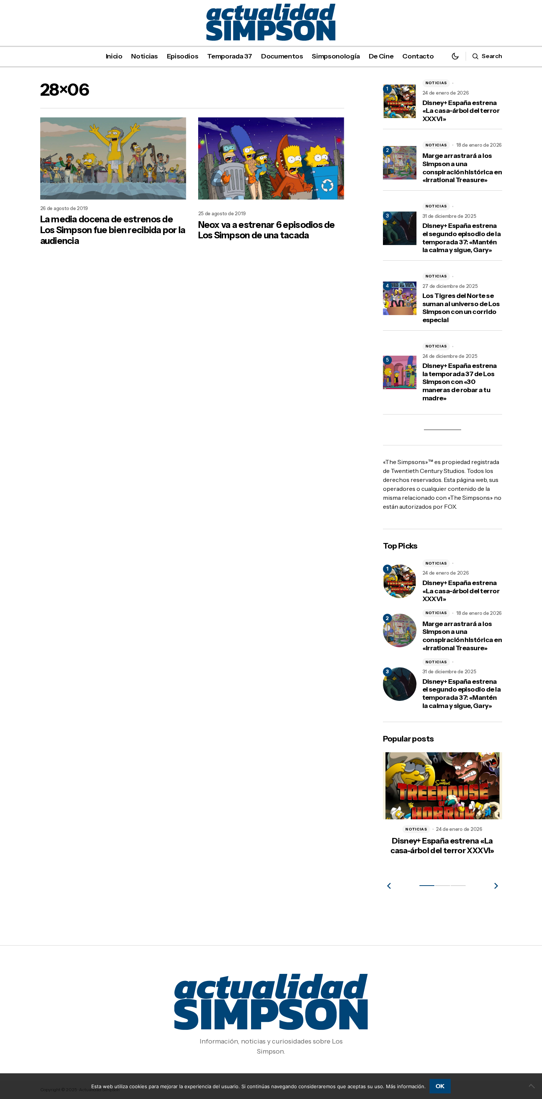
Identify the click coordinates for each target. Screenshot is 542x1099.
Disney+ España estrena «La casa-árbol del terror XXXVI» (461, 111)
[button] (455, 56)
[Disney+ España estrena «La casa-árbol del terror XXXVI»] (399, 581)
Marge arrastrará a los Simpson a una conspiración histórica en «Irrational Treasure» (462, 168)
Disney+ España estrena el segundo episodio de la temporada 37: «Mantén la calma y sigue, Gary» (461, 238)
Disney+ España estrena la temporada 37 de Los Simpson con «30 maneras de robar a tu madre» (459, 382)
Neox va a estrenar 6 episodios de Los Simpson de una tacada (266, 230)
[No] (532, 1086)
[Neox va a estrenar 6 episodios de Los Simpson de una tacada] (271, 158)
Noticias (436, 82)
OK (440, 1086)
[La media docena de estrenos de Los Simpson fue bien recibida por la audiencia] (113, 158)
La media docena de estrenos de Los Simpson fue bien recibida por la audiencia (113, 230)
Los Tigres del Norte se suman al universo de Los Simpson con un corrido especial (461, 308)
